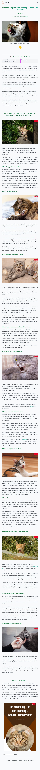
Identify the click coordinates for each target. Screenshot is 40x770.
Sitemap (32, 760)
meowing (35, 238)
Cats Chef (7, 2)
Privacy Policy (14, 760)
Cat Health (20, 13)
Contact (20, 760)
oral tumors (24, 439)
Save (36, 121)
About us (8, 760)
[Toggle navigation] (37, 2)
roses (31, 406)
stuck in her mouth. (13, 658)
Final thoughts (24, 59)
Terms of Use (26, 760)
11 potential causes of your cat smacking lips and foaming (9, 60)
